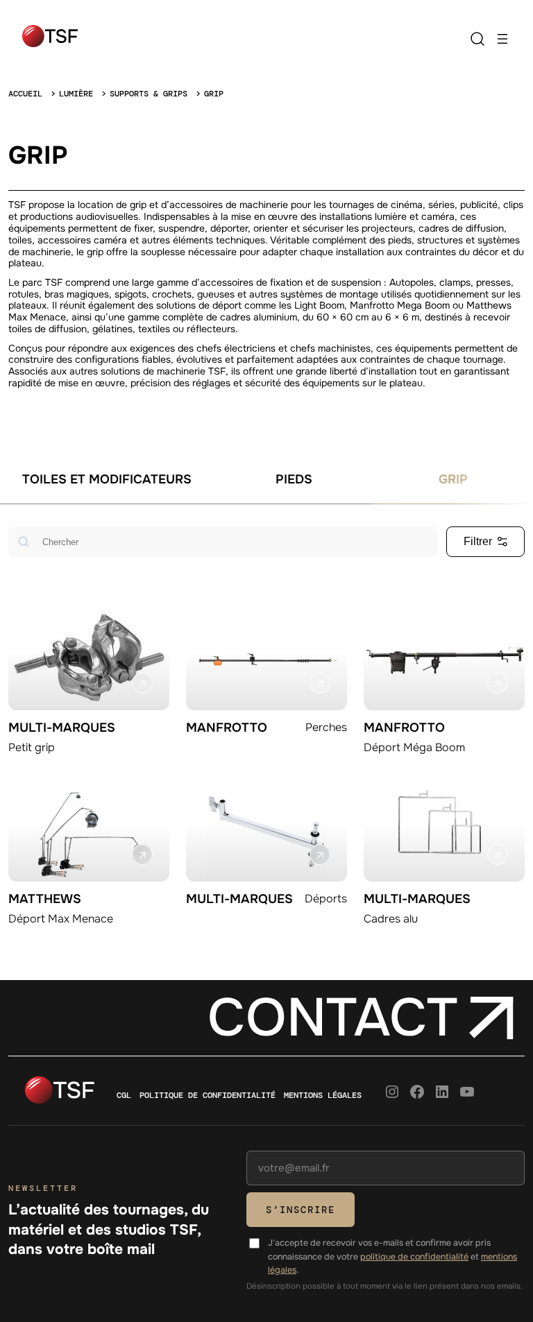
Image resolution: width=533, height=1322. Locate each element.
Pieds (294, 479)
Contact (332, 1017)
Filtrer (478, 541)
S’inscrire (300, 1209)
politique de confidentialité (414, 1256)
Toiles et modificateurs (107, 479)
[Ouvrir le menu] (502, 39)
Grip (453, 479)
